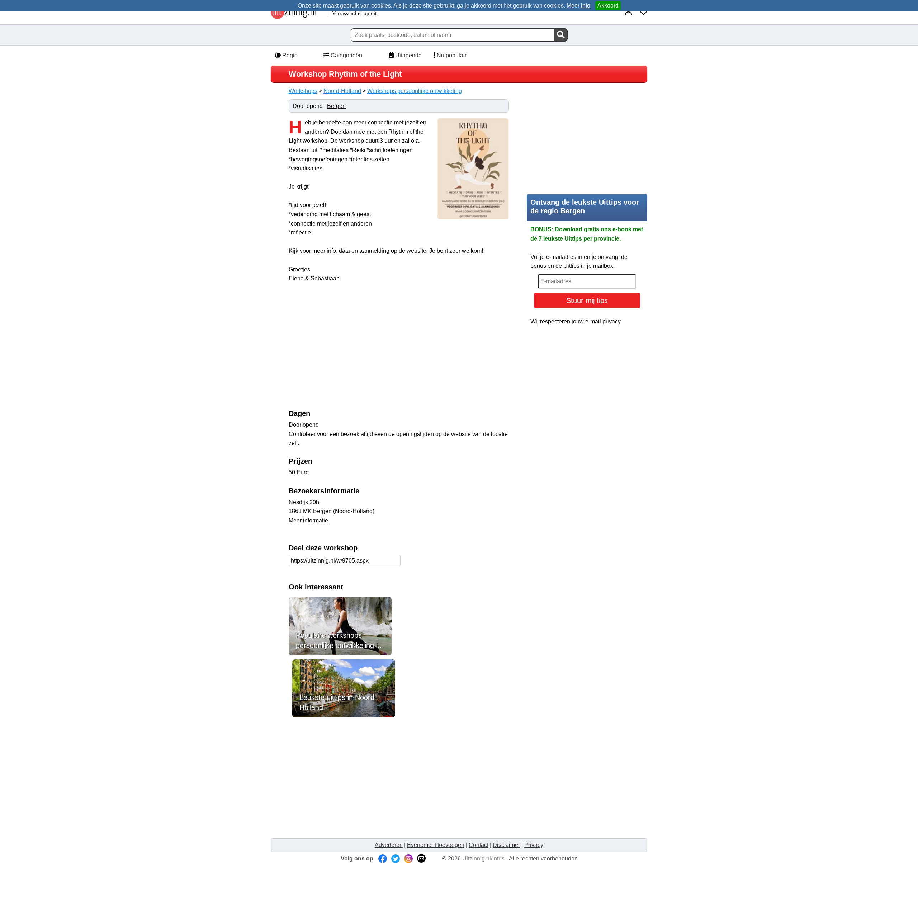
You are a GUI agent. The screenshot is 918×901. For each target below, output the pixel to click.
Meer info (578, 6)
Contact (478, 845)
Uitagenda (408, 55)
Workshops (303, 91)
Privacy (533, 845)
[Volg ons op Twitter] (395, 858)
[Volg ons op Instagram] (408, 858)
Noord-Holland (342, 91)
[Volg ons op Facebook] (382, 858)
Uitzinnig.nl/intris (483, 858)
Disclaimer (506, 845)
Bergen (336, 106)
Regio (289, 55)
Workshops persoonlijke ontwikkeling (414, 91)
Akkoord (608, 6)
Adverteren (389, 845)
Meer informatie (308, 520)
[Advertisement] (349, 349)
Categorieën (345, 55)
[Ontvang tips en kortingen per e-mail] (421, 858)
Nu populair (451, 55)
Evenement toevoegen (435, 845)
